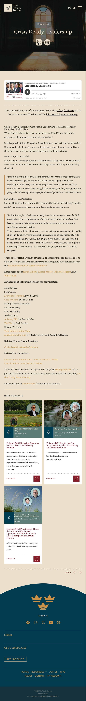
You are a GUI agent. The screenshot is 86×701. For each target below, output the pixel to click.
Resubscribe (15, 659)
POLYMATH (53, 696)
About (28, 676)
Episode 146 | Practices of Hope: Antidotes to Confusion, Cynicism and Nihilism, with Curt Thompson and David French (22, 533)
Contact (40, 676)
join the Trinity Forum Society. (62, 114)
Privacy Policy (43, 693)
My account (54, 676)
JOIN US (53, 672)
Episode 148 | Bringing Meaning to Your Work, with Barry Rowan (22, 445)
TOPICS (25, 672)
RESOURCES (37, 672)
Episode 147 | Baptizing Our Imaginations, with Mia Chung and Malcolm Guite (62, 445)
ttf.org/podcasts (65, 111)
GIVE (62, 672)
